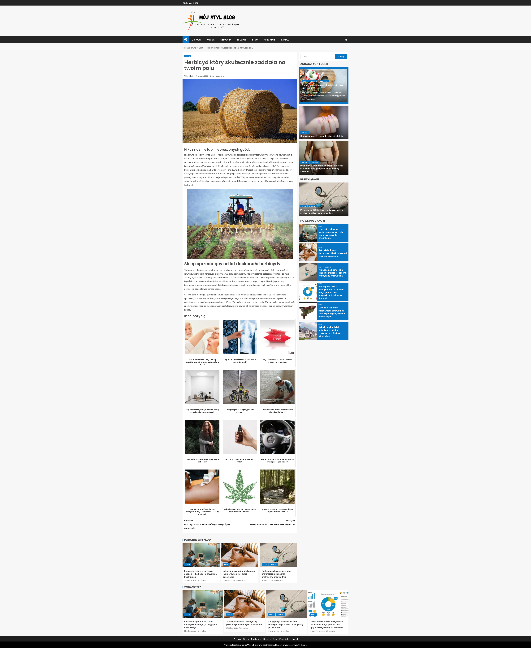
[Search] (346, 40)
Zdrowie (196, 39)
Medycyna (225, 39)
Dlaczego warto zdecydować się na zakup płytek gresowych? (207, 524)
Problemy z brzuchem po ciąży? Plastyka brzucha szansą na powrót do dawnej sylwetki (321, 168)
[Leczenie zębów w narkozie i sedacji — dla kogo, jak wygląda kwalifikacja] (201, 555)
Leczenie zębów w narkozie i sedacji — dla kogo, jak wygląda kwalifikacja (200, 574)
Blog (255, 39)
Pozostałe (269, 39)
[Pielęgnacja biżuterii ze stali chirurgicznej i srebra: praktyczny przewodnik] (278, 555)
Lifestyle (241, 39)
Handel (285, 39)
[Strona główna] (185, 40)
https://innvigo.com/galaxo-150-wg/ (215, 302)
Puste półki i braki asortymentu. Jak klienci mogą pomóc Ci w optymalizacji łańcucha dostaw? (322, 210)
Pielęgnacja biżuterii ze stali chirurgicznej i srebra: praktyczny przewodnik (276, 574)
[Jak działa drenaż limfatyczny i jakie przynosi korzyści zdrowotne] (239, 555)
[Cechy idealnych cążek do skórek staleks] (323, 122)
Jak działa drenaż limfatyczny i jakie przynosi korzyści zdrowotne (239, 574)
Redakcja (190, 76)
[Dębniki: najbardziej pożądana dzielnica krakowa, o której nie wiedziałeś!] (308, 331)
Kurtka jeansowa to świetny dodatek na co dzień (272, 522)
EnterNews (281, 644)
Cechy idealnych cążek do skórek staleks (321, 136)
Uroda (210, 39)
